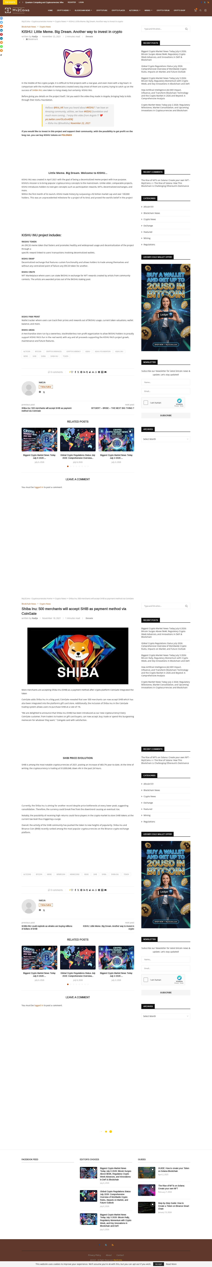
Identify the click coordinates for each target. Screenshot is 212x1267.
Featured (148, 232)
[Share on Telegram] (99, 372)
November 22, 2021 (80, 123)
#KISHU (90, 107)
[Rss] (208, 2)
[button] (19, 2)
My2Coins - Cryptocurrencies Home (37, 21)
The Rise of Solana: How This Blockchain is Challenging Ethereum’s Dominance (165, 184)
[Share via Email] (105, 372)
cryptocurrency (73, 351)
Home (50, 10)
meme (49, 874)
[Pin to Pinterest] (81, 372)
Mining (147, 10)
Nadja (35, 36)
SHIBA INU (37, 90)
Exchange (148, 225)
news (26, 356)
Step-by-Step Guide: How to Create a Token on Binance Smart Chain (173, 1206)
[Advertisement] (78, 153)
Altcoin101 (133, 10)
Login (81, 2)
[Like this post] (72, 372)
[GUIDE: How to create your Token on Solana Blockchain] (146, 1172)
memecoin (61, 874)
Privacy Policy (94, 1255)
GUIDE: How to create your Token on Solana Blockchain (173, 1169)
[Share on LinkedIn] (84, 372)
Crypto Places (118, 10)
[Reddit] (1, 26)
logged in (38, 487)
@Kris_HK (58, 107)
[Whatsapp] (1, 46)
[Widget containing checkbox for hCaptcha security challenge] (163, 402)
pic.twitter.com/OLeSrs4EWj (59, 119)
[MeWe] (1, 38)
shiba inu (54, 356)
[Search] (200, 10)
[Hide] (1, 55)
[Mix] (1, 42)
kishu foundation (102, 351)
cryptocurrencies (54, 351)
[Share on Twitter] (78, 372)
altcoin (27, 351)
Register (72, 2)
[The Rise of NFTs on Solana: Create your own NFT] (146, 1190)
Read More (171, 1264)
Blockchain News (82, 10)
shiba (43, 356)
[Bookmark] (205, 10)
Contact (120, 1255)
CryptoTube (101, 10)
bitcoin (38, 351)
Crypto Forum (163, 10)
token (65, 356)
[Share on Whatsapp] (96, 372)
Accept (158, 1264)
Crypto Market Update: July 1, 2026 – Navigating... (44, 2)
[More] (1, 50)
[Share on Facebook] (75, 372)
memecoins (74, 874)
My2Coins (117, 1260)
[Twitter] (205, 2)
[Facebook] (201, 2)
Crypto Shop (179, 10)
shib (34, 356)
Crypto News (63, 10)
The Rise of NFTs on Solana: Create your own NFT (171, 1187)
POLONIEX (66, 135)
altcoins (27, 874)
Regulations (149, 244)
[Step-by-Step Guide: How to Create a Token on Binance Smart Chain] (146, 1207)
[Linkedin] (1, 30)
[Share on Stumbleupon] (93, 372)
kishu (88, 351)
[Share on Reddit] (90, 372)
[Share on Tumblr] (87, 372)
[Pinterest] (1, 34)
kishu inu (119, 351)
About (109, 1255)
